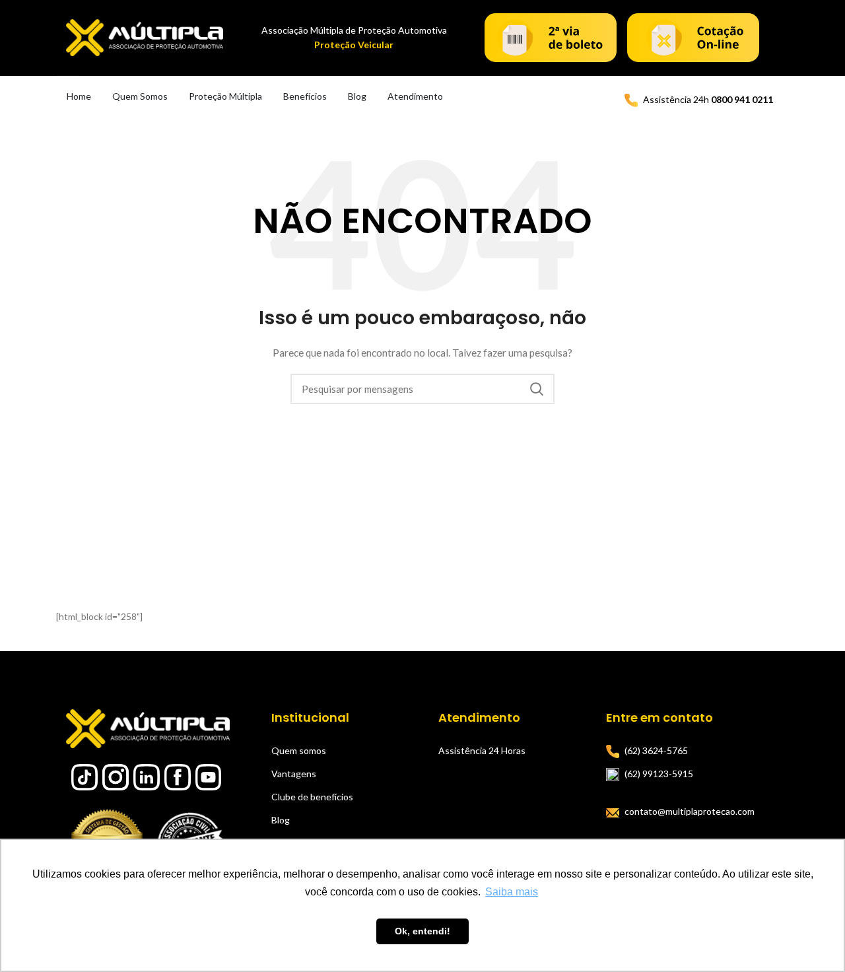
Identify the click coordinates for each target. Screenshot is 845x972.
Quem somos (298, 750)
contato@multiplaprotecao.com (690, 811)
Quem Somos (140, 96)
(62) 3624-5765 (656, 750)
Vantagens (293, 773)
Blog (357, 96)
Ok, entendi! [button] (422, 931)
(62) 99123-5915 (659, 773)
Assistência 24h (708, 99)
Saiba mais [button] (511, 891)
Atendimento (415, 96)
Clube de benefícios (312, 796)
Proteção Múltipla (225, 96)
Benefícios (305, 96)
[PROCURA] (536, 389)
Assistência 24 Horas (481, 750)
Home (79, 96)
